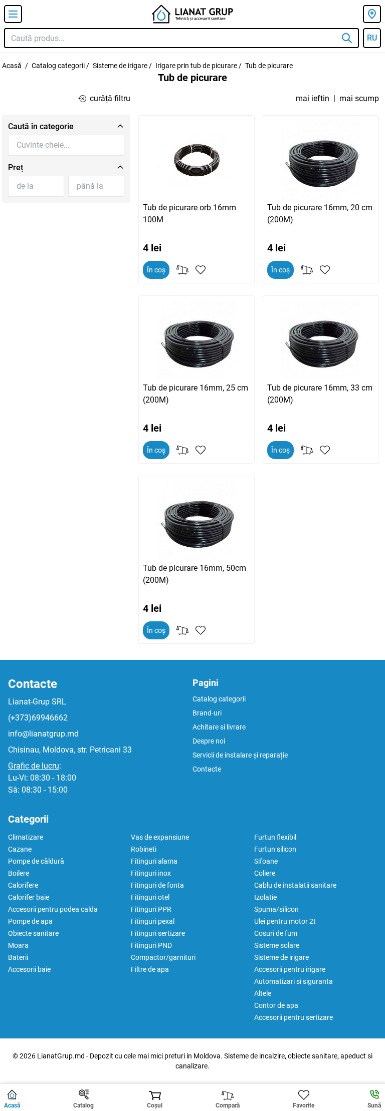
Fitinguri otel (150, 897)
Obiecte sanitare (33, 933)
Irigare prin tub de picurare (196, 66)
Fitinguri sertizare (158, 933)
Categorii (28, 819)
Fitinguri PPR (151, 909)
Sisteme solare (276, 945)
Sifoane (266, 861)
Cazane (20, 849)
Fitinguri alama (154, 861)
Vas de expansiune (160, 837)
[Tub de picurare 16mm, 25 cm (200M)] (196, 340)
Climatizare (25, 837)
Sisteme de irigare (120, 66)
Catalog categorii (58, 66)
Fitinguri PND (151, 945)
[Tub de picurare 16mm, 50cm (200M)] (196, 520)
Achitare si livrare (219, 727)
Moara (18, 945)
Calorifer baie (28, 897)
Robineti (143, 849)
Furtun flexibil (275, 837)
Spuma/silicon (276, 909)
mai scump (359, 98)
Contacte (32, 684)
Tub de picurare (269, 66)
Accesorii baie (29, 969)
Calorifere (23, 885)
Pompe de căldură (36, 861)
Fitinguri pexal (152, 921)
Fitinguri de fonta (157, 885)
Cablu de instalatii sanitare (295, 885)
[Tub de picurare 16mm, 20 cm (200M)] (320, 160)
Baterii (18, 957)
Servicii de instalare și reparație (240, 755)
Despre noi (208, 741)
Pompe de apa (30, 921)
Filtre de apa (150, 969)
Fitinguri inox (151, 873)
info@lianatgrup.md (43, 733)
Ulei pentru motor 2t (285, 921)
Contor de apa (276, 1005)
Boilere (18, 873)
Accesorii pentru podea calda (53, 909)
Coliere (264, 873)
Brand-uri (207, 713)
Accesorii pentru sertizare (293, 1017)
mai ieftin (312, 98)
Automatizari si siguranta (293, 981)
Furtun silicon (275, 849)
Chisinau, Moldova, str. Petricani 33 (70, 750)
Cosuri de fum (275, 933)
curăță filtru (110, 98)
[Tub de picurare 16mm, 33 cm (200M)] (320, 340)
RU (372, 38)
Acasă (12, 66)
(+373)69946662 (38, 717)
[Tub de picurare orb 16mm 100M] (196, 160)
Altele (262, 993)
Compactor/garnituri (163, 957)
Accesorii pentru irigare (289, 969)
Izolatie (265, 897)
